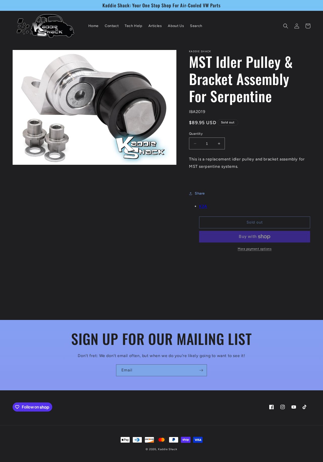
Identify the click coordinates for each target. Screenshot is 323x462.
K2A (203, 206)
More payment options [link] (255, 249)
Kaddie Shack (167, 449)
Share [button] (200, 193)
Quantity (196, 133)
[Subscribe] (201, 370)
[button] (285, 26)
